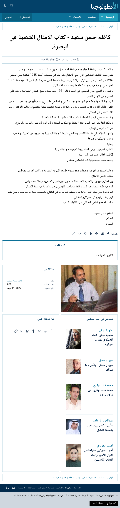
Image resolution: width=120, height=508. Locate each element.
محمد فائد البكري (103, 385)
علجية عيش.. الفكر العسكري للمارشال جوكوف (102, 340)
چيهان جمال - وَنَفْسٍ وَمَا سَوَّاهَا (99, 368)
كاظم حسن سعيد (68, 60)
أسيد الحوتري (105, 446)
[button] (102, 17)
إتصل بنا (77, 488)
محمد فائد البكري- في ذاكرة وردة (100, 393)
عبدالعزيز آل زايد (103, 421)
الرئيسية (110, 17)
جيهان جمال (106, 360)
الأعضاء (77, 17)
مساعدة (92, 17)
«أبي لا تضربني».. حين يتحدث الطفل (100, 428)
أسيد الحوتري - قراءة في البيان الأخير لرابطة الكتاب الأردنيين (98, 455)
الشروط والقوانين (64, 488)
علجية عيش (106, 330)
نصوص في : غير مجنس (100, 319)
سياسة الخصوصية (45, 488)
